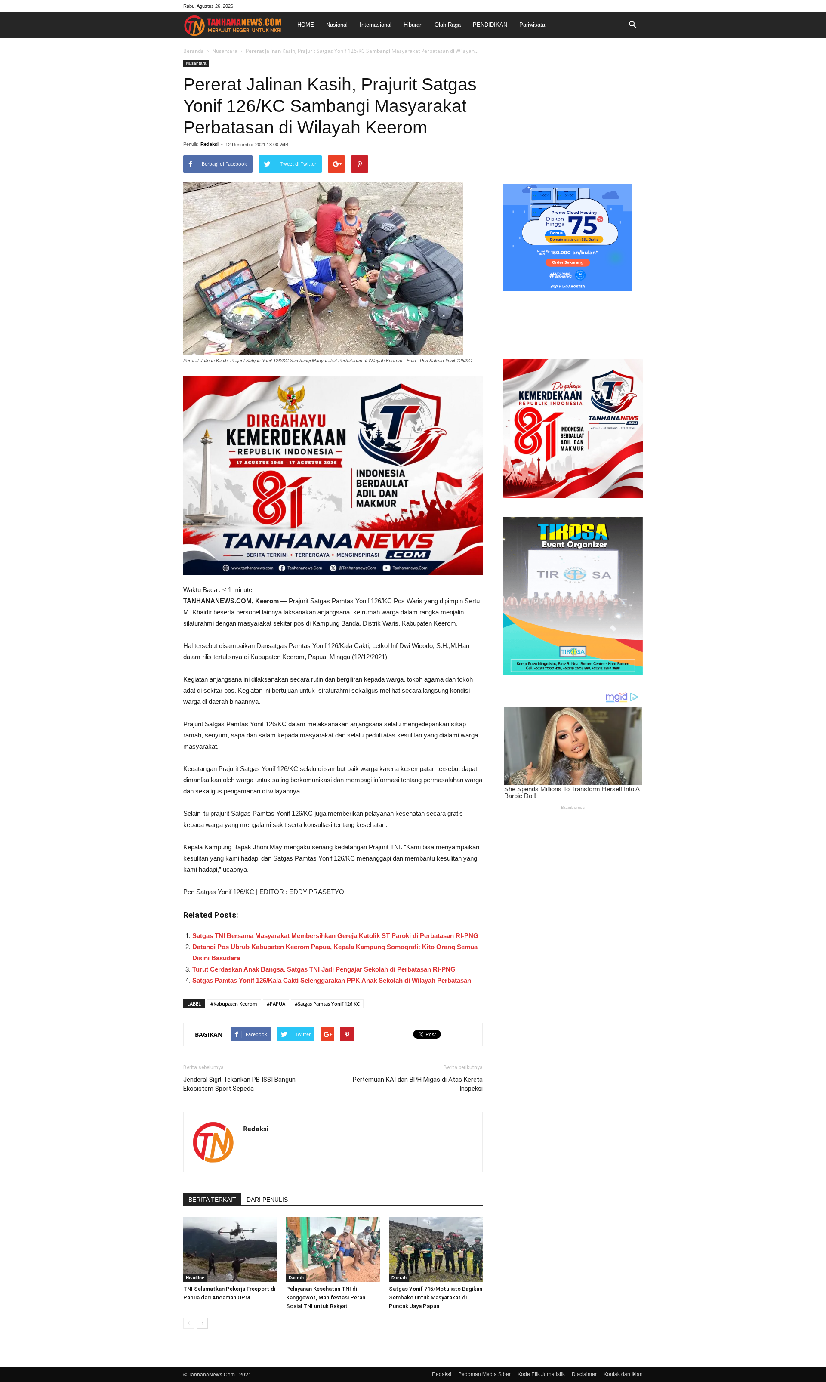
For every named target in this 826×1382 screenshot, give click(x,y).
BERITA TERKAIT (212, 1199)
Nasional (337, 25)
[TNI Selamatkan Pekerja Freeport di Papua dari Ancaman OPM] (230, 1249)
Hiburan (413, 25)
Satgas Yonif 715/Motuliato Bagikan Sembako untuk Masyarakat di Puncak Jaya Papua (435, 1297)
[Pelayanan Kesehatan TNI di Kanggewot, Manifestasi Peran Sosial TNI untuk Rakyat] (333, 1249)
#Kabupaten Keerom (233, 1003)
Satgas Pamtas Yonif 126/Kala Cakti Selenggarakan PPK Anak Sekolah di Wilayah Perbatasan (331, 980)
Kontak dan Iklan (623, 1373)
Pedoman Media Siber (484, 1373)
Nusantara (224, 51)
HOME (305, 25)
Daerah (296, 1277)
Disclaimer (584, 1373)
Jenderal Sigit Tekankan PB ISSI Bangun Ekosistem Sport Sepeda (239, 1084)
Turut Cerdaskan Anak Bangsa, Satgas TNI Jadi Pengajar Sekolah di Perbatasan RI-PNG (324, 969)
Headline (195, 1277)
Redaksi (209, 144)
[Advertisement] (573, 113)
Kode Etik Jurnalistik (541, 1373)
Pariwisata (532, 25)
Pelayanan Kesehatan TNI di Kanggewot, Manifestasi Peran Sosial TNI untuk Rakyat (325, 1297)
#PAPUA (276, 1003)
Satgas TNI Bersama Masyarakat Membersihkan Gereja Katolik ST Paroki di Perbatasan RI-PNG (335, 935)
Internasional (375, 25)
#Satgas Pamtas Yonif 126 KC (327, 1003)
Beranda (193, 51)
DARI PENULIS (267, 1199)
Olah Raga (448, 25)
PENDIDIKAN (490, 25)
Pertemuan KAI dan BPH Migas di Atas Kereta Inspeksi (418, 1084)
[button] (632, 25)
